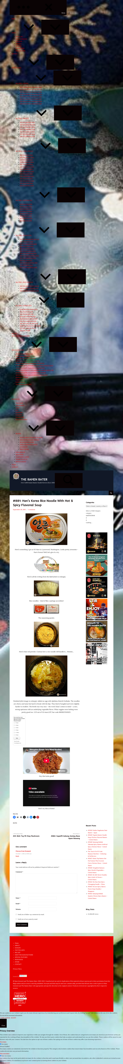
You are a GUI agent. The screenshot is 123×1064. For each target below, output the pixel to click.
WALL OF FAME (20, 50)
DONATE (14, 53)
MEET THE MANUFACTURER (21, 336)
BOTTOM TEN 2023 (26, 211)
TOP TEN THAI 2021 (26, 260)
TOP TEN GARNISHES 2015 (28, 321)
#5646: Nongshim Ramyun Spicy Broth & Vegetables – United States (96, 870)
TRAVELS (18, 43)
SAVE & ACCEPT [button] (5, 1063)
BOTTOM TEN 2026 (26, 204)
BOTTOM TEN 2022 (26, 213)
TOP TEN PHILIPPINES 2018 (28, 267)
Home (13, 18)
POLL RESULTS (20, 452)
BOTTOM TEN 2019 (26, 220)
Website (18, 909)
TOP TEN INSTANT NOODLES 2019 (31, 103)
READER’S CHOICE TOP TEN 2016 (30, 326)
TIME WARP (19, 403)
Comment (19, 872)
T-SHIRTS (19, 415)
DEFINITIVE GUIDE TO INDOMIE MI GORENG (30, 363)
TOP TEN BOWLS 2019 (27, 185)
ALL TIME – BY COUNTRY (24, 235)
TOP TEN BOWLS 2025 (27, 157)
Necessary (4, 1044)
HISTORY (18, 46)
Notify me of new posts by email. (28, 919)
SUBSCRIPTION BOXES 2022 (28, 309)
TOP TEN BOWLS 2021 (27, 176)
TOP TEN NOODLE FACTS (28, 328)
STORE (14, 464)
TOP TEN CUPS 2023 (26, 169)
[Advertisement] (96, 690)
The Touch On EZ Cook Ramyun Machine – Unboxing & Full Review (97, 854)
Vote (17, 738)
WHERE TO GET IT (21, 459)
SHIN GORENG (24, 449)
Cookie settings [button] (5, 1017)
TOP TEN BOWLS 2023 (27, 167)
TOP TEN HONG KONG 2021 (28, 263)
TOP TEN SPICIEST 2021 (27, 132)
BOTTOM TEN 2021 (26, 216)
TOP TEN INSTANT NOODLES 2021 (31, 99)
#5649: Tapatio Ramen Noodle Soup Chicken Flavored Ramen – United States (97, 837)
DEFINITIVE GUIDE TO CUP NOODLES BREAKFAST (32, 375)
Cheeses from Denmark (23, 851)
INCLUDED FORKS (21, 419)
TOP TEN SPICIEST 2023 (27, 127)
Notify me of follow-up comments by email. (31, 914)
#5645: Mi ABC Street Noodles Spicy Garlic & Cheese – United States (97, 877)
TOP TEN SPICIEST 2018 (27, 136)
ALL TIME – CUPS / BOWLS (24, 151)
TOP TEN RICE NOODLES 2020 (29, 286)
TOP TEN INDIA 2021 (26, 265)
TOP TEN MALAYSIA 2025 (28, 251)
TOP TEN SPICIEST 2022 (27, 129)
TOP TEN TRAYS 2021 (26, 312)
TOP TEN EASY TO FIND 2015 (29, 323)
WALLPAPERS (20, 417)
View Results (16, 741)
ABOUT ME (19, 36)
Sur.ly (23, 1002)
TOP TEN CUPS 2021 (26, 178)
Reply (17, 856)
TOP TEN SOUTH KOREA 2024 (29, 256)
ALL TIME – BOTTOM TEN (24, 200)
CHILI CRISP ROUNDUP (23, 356)
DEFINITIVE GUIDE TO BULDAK (26, 358)
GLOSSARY (19, 412)
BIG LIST (14, 333)
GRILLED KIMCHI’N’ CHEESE (29, 444)
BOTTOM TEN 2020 (26, 218)
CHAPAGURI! (24, 447)
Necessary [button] (3, 1042)
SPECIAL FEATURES (18, 350)
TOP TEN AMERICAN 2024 (28, 258)
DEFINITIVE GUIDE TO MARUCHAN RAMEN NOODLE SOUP (34, 365)
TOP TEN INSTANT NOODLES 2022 (31, 96)
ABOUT (14, 32)
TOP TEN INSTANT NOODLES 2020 (31, 101)
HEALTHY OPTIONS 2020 (28, 316)
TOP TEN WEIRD (25, 330)
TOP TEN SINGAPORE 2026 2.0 (29, 239)
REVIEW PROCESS (21, 39)
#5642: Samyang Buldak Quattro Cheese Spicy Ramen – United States (97, 896)
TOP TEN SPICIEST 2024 (27, 125)
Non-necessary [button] (4, 1053)
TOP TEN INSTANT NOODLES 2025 (31, 89)
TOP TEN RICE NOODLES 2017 (29, 288)
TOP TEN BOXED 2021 (27, 314)
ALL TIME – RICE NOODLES (24, 282)
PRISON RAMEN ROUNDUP (24, 354)
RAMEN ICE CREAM (22, 377)
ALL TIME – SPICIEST (22, 118)
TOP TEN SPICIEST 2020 (27, 134)
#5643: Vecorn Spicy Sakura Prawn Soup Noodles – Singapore (97, 889)
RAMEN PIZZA (20, 379)
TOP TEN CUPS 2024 (26, 164)
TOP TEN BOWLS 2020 (27, 181)
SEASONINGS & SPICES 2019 (28, 319)
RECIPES (18, 433)
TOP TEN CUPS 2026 (26, 155)
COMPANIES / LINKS (22, 457)
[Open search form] (69, 480)
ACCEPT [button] (13, 1017)
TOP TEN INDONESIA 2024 (28, 253)
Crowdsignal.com (17, 743)
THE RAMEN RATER (34, 479)
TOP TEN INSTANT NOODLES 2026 (31, 87)
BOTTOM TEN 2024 (26, 209)
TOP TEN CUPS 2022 (26, 174)
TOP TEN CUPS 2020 (26, 183)
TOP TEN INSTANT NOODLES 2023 (31, 94)
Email (18, 903)
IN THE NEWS (20, 48)
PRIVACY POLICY (21, 461)
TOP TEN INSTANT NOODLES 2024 (31, 92)
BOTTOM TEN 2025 (26, 206)
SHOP (17, 408)
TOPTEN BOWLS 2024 (27, 162)
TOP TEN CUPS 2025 (26, 160)
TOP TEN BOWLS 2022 (27, 171)
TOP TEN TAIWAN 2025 (27, 249)
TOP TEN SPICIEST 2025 (27, 122)
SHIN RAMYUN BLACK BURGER (29, 440)
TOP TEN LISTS (16, 67)
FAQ (17, 410)
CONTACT (15, 467)
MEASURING (20, 454)
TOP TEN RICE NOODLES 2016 (29, 291)
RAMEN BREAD (20, 382)
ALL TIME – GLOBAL (22, 83)
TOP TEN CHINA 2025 (26, 246)
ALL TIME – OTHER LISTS (24, 305)
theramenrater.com (19, 998)
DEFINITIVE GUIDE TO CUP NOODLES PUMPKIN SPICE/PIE (35, 370)
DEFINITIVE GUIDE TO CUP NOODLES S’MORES (31, 372)
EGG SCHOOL (20, 405)
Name (18, 898)
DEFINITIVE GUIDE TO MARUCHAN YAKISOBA (30, 368)
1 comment (31, 509)
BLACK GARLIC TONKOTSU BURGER (31, 437)
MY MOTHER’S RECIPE (27, 442)
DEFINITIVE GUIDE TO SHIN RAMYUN (28, 361)
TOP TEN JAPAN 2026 (26, 241)
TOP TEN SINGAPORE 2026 (28, 244)
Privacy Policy (17, 969)
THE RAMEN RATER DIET (24, 384)
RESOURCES (15, 399)
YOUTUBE (19, 41)
